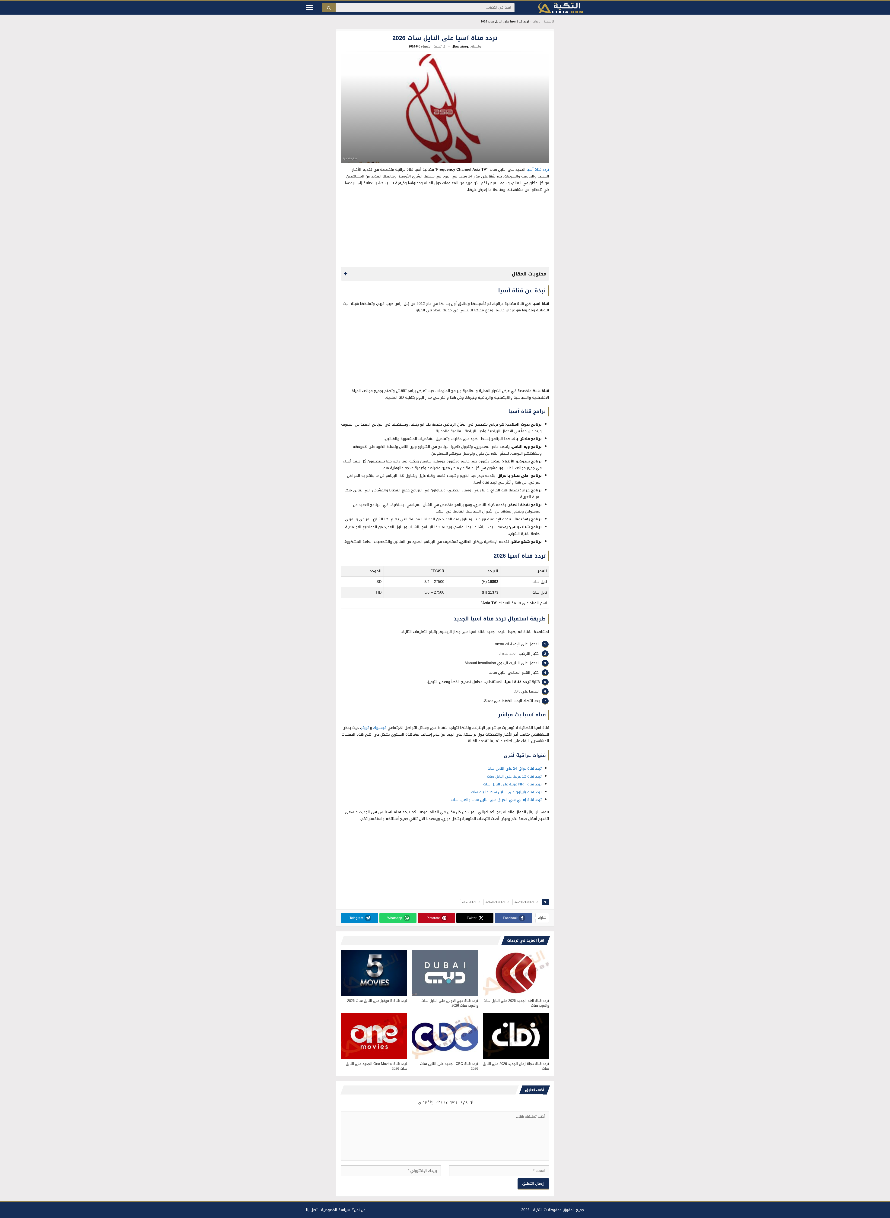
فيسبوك (379, 727)
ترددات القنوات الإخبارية (526, 902)
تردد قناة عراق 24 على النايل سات (514, 768)
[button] (445, 274)
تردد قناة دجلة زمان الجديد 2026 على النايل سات (516, 1066)
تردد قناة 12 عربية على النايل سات (514, 776)
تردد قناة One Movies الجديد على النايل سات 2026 (376, 1066)
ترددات (536, 21)
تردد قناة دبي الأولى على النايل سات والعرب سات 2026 (449, 1003)
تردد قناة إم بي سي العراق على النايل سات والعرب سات (496, 799)
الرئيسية (549, 21)
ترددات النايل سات (471, 902)
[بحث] (329, 7)
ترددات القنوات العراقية (497, 902)
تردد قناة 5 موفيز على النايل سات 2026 (377, 1000)
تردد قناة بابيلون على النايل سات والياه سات (506, 792)
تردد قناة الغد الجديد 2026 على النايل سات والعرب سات (516, 1003)
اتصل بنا (312, 1209)
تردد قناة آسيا (538, 169)
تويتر (365, 727)
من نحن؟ (359, 1209)
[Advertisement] (445, 231)
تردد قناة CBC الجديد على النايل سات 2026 (449, 1066)
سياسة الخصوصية (335, 1209)
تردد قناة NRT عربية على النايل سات (512, 784)
